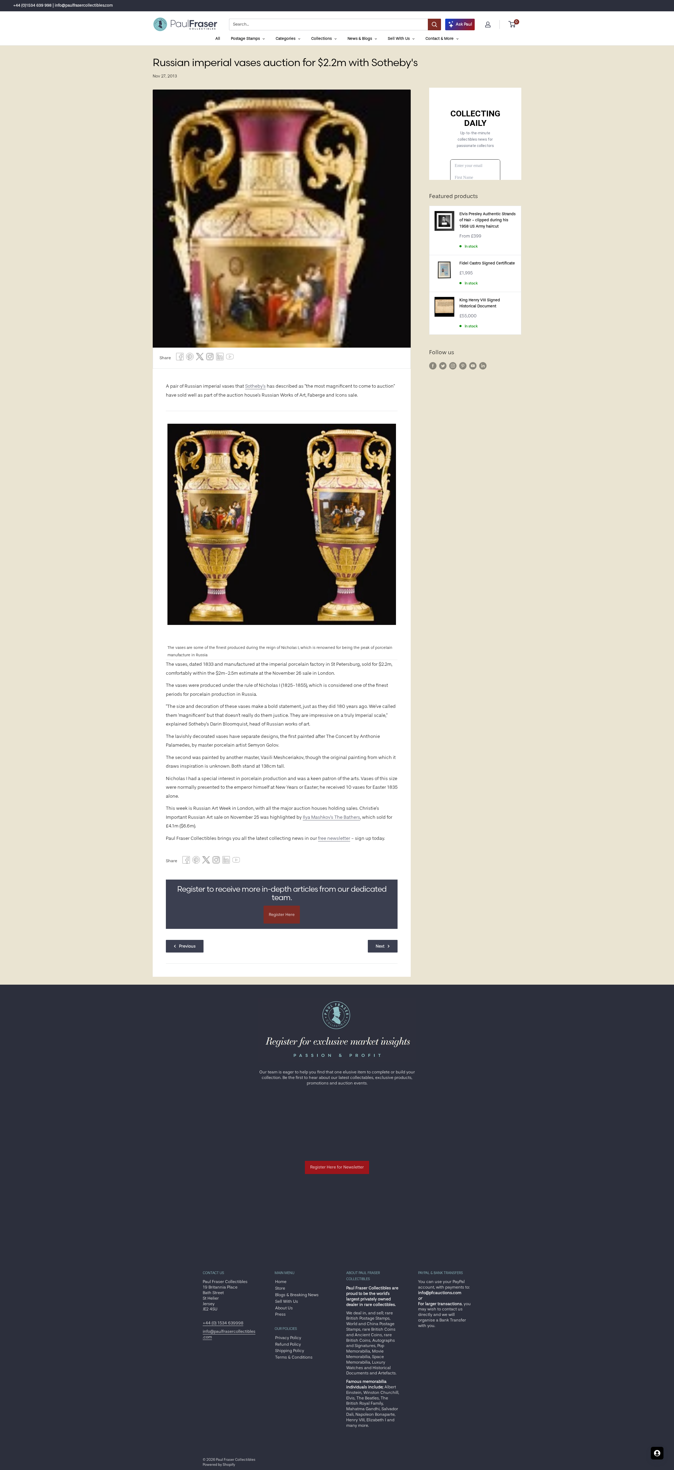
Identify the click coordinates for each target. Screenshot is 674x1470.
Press (280, 1314)
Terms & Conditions (294, 1357)
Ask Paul (464, 24)
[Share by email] (210, 358)
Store (280, 1288)
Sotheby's (255, 386)
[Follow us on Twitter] (443, 366)
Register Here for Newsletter (337, 1167)
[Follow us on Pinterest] (463, 366)
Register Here (282, 914)
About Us (284, 1308)
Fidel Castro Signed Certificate (487, 263)
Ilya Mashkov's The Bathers (331, 817)
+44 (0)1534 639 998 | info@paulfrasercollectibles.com (63, 5)
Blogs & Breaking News (297, 1295)
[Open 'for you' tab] (657, 1453)
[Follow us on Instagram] (453, 366)
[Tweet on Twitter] (200, 358)
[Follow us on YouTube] (473, 366)
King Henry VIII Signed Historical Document (479, 303)
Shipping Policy (289, 1350)
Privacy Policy (288, 1337)
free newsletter (334, 838)
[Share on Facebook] (180, 358)
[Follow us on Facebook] (433, 366)
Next (380, 946)
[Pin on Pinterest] (190, 358)
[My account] (487, 24)
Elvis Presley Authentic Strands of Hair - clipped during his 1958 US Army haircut (487, 220)
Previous (187, 946)
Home (280, 1281)
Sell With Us (286, 1301)
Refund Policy (288, 1344)
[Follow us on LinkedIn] (483, 366)
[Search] (434, 24)
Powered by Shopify (219, 1464)
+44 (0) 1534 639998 (223, 1323)
